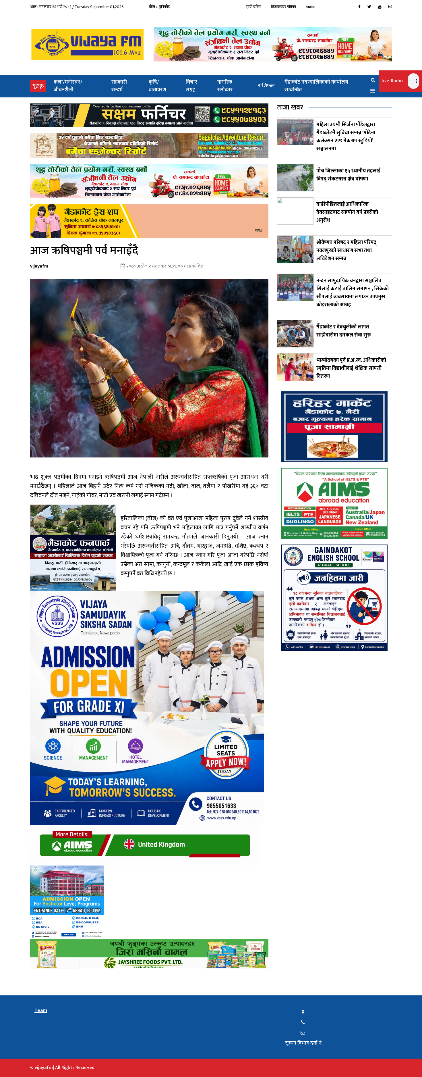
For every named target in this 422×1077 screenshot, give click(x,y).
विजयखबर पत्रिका (283, 7)
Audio (310, 7)
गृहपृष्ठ (39, 85)
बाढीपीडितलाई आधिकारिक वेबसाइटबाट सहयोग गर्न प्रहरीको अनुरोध (347, 212)
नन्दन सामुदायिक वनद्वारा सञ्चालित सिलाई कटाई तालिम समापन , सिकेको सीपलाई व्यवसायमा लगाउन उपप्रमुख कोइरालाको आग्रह (352, 293)
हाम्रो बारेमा (253, 7)
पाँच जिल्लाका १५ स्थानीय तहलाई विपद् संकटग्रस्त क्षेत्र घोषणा (348, 175)
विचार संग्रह (191, 86)
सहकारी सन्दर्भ (119, 86)
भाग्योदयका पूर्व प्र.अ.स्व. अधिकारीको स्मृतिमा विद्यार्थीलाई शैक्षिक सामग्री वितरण (351, 368)
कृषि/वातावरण (157, 86)
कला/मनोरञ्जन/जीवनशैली (68, 86)
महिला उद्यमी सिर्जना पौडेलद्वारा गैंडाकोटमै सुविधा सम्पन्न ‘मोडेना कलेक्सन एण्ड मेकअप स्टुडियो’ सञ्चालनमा (345, 137)
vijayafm (39, 266)
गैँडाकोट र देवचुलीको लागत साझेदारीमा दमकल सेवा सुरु (343, 331)
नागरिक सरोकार (225, 86)
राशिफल (266, 86)
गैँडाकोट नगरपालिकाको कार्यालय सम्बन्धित (316, 86)
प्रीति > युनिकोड (159, 7)
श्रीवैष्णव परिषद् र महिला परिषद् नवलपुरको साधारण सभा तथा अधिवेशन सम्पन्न (346, 251)
